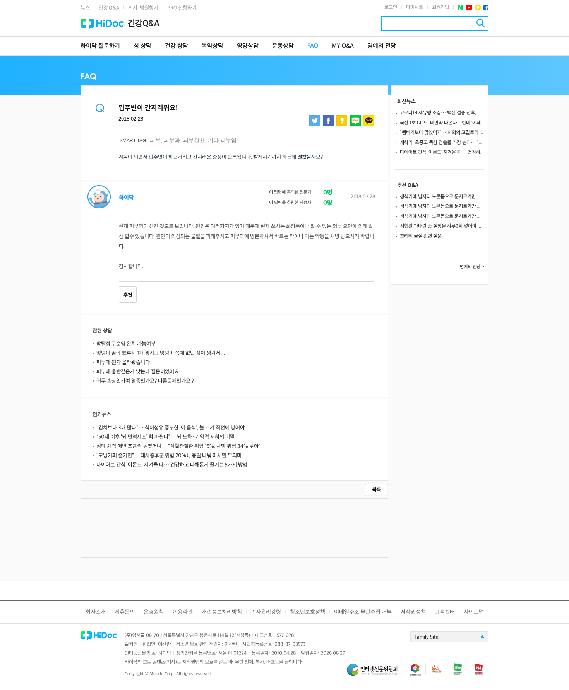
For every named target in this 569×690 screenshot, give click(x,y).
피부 (155, 140)
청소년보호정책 (307, 612)
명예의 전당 (381, 46)
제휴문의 (125, 612)
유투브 (469, 7)
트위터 (314, 120)
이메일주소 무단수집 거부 (363, 612)
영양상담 (248, 46)
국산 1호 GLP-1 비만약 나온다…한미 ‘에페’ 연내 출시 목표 (442, 123)
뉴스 (85, 8)
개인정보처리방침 (222, 612)
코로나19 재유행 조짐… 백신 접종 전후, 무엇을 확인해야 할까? (442, 113)
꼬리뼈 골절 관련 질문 (421, 236)
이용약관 (183, 612)
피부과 (172, 140)
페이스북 (485, 7)
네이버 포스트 (460, 7)
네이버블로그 (355, 120)
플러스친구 (478, 7)
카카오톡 (368, 120)
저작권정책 (413, 612)
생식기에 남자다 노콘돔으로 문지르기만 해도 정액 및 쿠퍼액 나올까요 (442, 197)
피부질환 (194, 140)
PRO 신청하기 (182, 8)
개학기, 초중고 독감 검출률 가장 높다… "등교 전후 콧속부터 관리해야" (442, 143)
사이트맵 (474, 612)
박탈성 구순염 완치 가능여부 (126, 344)
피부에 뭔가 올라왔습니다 (123, 362)
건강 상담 (176, 46)
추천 (127, 295)
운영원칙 (154, 612)
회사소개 (96, 612)
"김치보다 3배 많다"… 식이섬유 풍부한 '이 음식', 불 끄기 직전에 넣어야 (170, 427)
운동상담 (283, 46)
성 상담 (142, 46)
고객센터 (445, 612)
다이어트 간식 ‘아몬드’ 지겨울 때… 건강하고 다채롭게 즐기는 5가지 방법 (171, 465)
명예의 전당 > (472, 267)
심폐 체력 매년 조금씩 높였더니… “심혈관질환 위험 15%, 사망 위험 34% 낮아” (178, 446)
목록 (376, 489)
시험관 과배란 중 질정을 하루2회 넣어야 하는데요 (442, 226)
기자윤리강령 (266, 612)
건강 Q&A (109, 8)
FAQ (312, 46)
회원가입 (440, 7)
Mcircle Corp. (162, 674)
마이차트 (414, 7)
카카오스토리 (341, 120)
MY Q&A (343, 46)
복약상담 (212, 46)
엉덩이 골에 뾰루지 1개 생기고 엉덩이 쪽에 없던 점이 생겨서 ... (160, 353)
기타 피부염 (222, 140)
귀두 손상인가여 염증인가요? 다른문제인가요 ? (145, 381)
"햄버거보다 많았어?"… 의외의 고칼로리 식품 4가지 (442, 132)
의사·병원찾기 (143, 8)
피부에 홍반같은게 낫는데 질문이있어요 (137, 371)
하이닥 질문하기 (100, 46)
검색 (480, 23)
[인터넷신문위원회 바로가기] (375, 673)
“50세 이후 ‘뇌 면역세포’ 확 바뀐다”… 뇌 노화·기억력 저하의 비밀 (165, 437)
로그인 (390, 7)
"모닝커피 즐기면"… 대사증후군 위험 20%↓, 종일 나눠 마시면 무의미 (169, 455)
